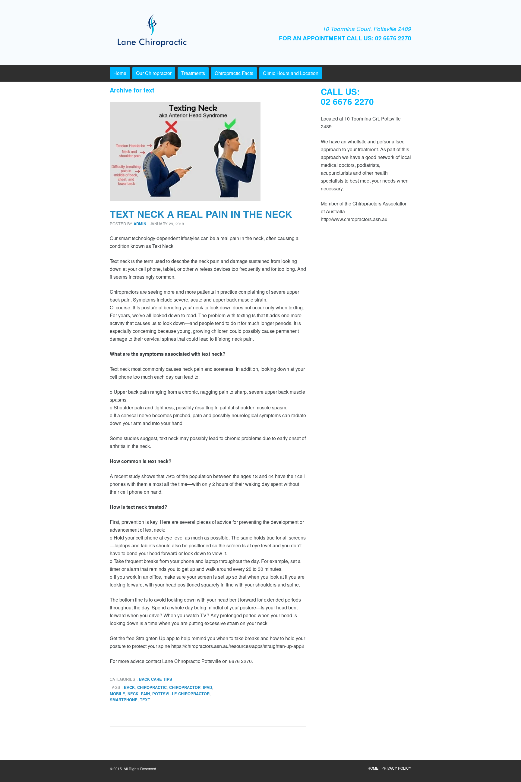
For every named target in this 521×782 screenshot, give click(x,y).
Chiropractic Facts (234, 73)
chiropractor (185, 687)
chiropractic (152, 687)
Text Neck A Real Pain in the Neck (201, 214)
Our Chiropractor (154, 73)
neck (133, 693)
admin (140, 224)
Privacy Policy (396, 768)
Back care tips (155, 679)
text (145, 699)
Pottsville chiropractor (181, 693)
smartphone (123, 699)
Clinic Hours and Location (290, 73)
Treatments (193, 73)
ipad (207, 687)
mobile (117, 693)
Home (119, 73)
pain (145, 693)
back (129, 687)
